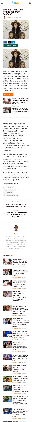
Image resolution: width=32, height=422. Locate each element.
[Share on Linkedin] (13, 42)
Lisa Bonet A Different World (11, 190)
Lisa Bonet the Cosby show (11, 195)
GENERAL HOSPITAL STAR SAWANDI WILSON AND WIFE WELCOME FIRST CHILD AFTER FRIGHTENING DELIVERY (20, 400)
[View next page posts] (17, 117)
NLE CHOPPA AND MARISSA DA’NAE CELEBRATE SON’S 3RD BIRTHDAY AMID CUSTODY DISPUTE (20, 345)
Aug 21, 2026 (16, 106)
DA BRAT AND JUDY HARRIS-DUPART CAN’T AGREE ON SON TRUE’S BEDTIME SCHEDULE (20, 101)
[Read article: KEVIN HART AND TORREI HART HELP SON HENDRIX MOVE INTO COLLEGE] (7, 379)
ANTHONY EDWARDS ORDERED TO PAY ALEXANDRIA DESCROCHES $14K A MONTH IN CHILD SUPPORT (19, 296)
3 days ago (23, 351)
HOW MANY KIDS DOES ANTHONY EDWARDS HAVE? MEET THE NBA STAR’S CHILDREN (19, 283)
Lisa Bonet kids (8, 192)
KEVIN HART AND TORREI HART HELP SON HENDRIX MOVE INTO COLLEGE (20, 378)
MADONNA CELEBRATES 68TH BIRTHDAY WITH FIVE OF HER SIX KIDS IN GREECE (20, 109)
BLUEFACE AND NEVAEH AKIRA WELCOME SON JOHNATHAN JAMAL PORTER (19, 368)
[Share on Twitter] (9, 42)
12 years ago (17, 17)
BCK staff (16, 266)
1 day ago (23, 266)
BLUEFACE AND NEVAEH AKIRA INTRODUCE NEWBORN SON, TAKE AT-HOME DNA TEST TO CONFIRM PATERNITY (20, 309)
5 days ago (23, 418)
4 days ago (23, 373)
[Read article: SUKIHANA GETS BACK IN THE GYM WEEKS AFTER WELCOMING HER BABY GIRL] (7, 357)
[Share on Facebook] (5, 42)
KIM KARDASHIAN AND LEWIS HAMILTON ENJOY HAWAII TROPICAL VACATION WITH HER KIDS (20, 388)
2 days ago (23, 288)
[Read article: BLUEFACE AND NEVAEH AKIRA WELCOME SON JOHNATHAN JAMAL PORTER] (7, 368)
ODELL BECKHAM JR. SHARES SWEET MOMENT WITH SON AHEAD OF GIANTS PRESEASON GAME (20, 412)
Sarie (9, 17)
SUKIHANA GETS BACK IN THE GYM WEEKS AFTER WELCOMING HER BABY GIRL (20, 357)
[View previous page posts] (14, 117)
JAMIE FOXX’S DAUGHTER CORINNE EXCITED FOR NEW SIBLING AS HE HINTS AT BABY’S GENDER (20, 334)
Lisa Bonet (10, 187)
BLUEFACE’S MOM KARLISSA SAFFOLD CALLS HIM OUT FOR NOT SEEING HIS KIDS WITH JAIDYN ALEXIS (20, 322)
